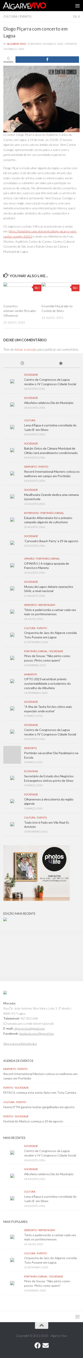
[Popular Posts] (61, 363)
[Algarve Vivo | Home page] (31, 5)
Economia (31, 771)
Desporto (30, 466)
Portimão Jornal (52, 512)
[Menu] (77, 5)
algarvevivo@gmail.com (29, 1028)
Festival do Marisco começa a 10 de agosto (33, 1121)
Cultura (10, 16)
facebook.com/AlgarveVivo (36, 1033)
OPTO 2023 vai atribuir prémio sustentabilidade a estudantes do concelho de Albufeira (47, 683)
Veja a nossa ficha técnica (20, 1043)
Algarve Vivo (16, 43)
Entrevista (31, 512)
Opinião (29, 558)
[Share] (47, 59)
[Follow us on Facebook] (38, 1345)
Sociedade (31, 374)
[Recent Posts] (22, 363)
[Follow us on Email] (45, 1345)
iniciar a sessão (26, 349)
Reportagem (47, 604)
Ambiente (30, 674)
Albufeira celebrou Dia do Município (48, 403)
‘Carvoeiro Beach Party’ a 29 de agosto (51, 541)
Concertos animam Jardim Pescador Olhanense (19, 310)
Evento (25, 16)
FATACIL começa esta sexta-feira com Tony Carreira (39, 1092)
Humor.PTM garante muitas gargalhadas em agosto (39, 1107)
